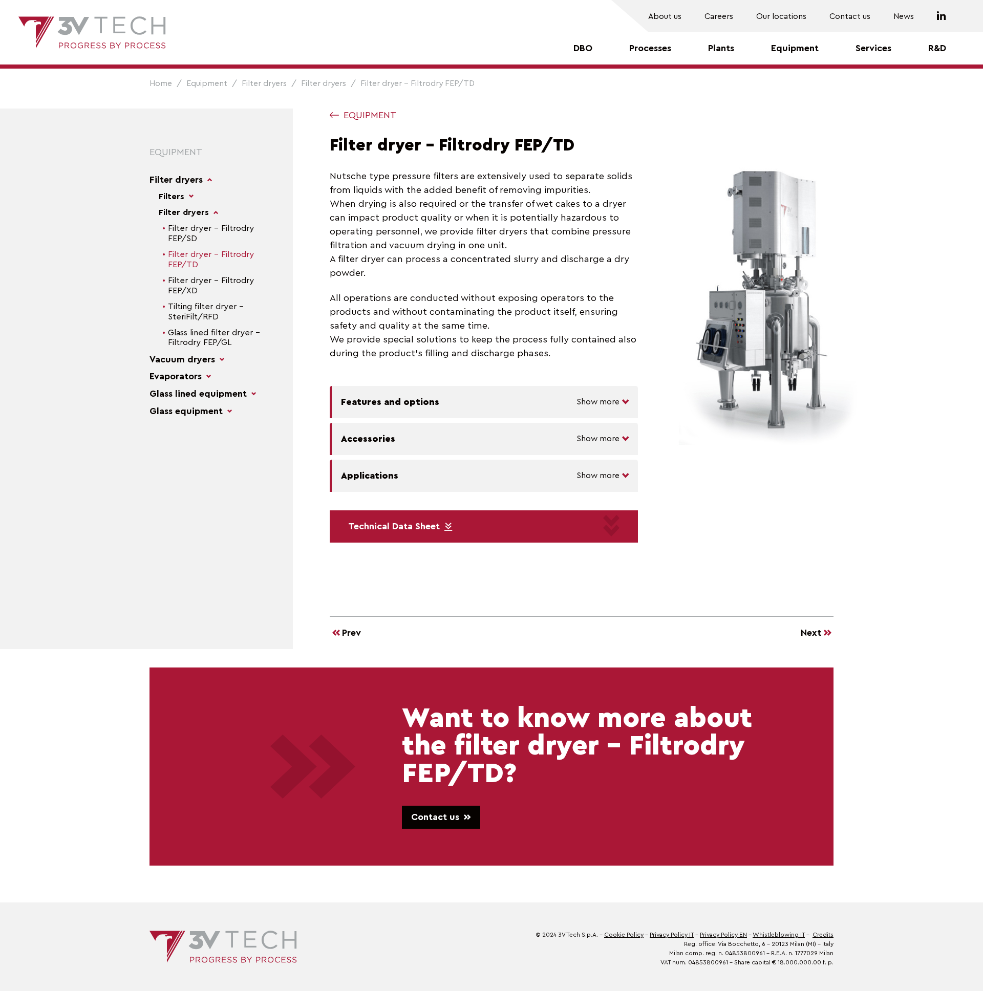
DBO (582, 48)
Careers (718, 16)
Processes (650, 48)
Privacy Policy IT (672, 935)
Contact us (849, 16)
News (903, 16)
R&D (937, 48)
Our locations (781, 16)
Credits (823, 935)
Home (160, 83)
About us (664, 16)
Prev (351, 632)
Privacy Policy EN (723, 935)
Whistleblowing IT (779, 935)
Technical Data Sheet (394, 526)
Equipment (795, 48)
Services (873, 48)
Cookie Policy (624, 935)
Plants (721, 48)
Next (811, 632)
